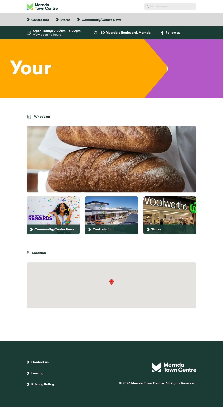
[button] (111, 282)
